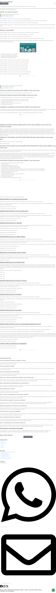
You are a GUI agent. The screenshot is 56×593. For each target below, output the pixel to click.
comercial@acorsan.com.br (8, 16)
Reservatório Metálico (6, 2)
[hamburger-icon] (55, 3)
